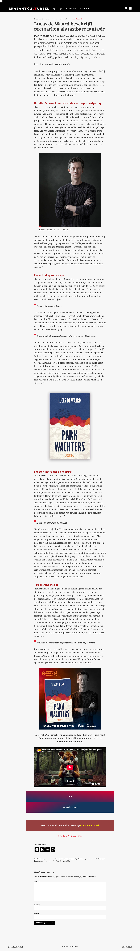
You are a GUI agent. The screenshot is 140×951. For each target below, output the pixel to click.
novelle (66, 861)
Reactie (37, 881)
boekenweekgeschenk (43, 859)
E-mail (37, 913)
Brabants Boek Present (64, 825)
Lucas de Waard (53, 861)
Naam (37, 905)
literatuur (39, 861)
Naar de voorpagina (15, 946)
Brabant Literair (60, 19)
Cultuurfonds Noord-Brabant (91, 859)
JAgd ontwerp (127, 946)
